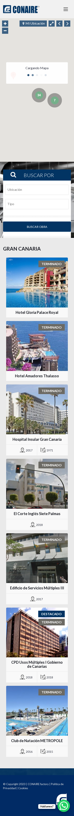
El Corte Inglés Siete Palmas (37, 513)
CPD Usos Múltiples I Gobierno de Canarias (37, 664)
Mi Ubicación (35, 23)
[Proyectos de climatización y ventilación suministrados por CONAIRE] (21, 9)
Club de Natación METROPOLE (37, 740)
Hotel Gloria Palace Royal (37, 312)
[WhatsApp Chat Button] (64, 806)
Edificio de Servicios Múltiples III (37, 588)
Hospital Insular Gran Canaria (37, 439)
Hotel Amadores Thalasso (37, 376)
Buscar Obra (37, 226)
